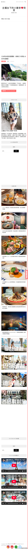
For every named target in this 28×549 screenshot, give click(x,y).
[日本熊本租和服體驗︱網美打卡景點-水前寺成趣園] (14, 72)
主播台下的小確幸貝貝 (14, 9)
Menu (4, 1)
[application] (14, 465)
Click (26, 274)
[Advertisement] (14, 40)
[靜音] (22, 471)
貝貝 (8, 61)
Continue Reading (10, 90)
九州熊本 (3, 61)
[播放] (3, 471)
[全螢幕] (25, 471)
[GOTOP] (20, 547)
